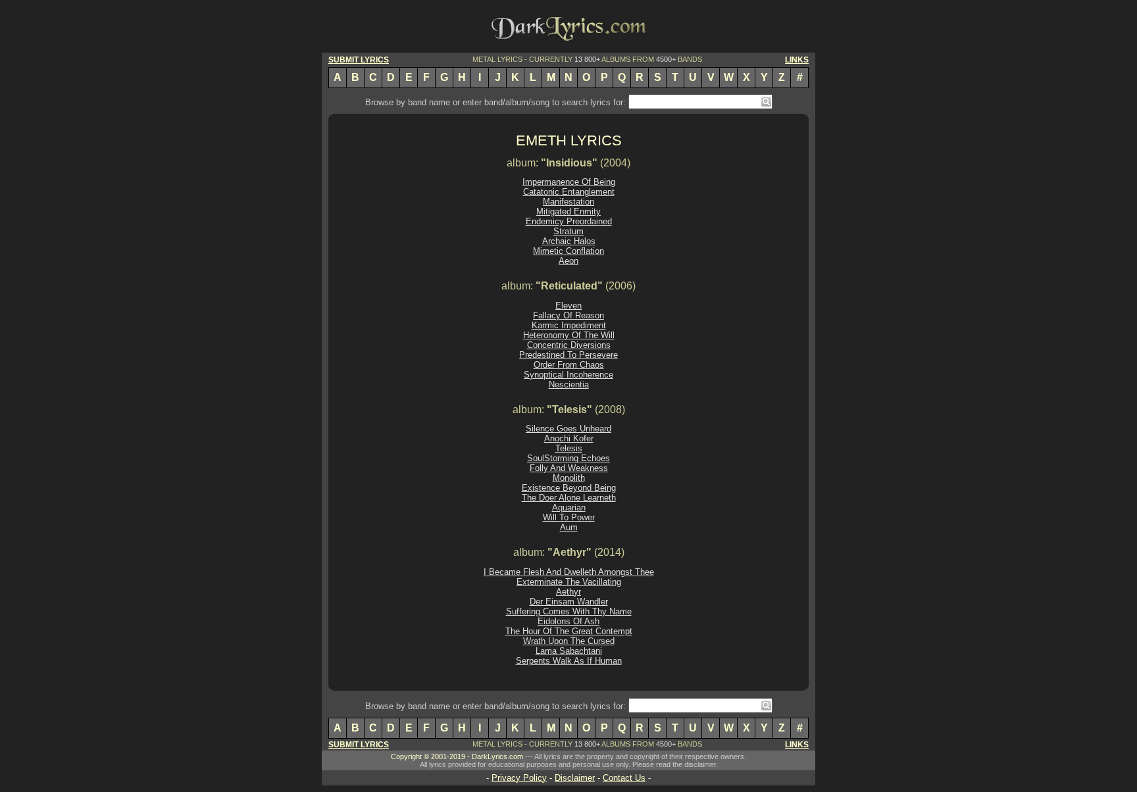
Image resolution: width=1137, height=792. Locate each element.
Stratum (568, 231)
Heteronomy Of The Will (569, 335)
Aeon (568, 261)
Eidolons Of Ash (568, 621)
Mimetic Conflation (568, 251)
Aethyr (568, 592)
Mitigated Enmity (568, 211)
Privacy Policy (519, 778)
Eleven (568, 305)
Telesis (568, 448)
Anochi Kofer (569, 438)
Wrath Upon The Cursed (569, 641)
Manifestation (568, 202)
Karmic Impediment (569, 325)
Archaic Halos (568, 241)
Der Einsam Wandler (569, 601)
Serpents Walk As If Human (569, 661)
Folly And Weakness (569, 468)
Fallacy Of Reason (568, 315)
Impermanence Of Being (568, 182)
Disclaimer (575, 778)
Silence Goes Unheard (568, 428)
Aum (569, 527)
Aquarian (569, 507)
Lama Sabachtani (569, 651)
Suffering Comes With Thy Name (569, 611)
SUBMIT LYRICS (358, 59)
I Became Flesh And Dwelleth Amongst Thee (569, 572)
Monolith (569, 478)
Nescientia (569, 384)
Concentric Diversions (569, 345)
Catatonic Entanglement (569, 192)
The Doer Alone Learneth (569, 498)
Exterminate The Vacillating (569, 582)
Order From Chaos (569, 365)
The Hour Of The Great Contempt (568, 631)
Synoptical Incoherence (568, 375)
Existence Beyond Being (569, 488)
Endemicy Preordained (569, 221)
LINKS (797, 59)
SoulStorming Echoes (568, 458)
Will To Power (569, 517)
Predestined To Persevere (568, 355)
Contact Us (624, 778)
